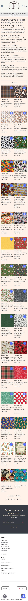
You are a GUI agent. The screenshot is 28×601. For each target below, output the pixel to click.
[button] (11, 87)
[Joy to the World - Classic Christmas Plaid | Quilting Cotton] (7, 372)
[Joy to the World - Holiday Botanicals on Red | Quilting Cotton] (20, 243)
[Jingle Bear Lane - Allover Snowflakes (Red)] (20, 372)
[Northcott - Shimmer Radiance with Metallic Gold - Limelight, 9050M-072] (7, 243)
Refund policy (4, 540)
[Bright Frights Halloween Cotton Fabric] (7, 166)
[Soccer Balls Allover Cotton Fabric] (7, 142)
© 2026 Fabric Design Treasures (7, 599)
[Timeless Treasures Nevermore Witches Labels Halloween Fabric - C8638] (7, 475)
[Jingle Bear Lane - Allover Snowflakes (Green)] (7, 398)
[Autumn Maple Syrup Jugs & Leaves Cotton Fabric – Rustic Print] (7, 189)
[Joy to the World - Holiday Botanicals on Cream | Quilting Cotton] (7, 295)
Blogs (2, 557)
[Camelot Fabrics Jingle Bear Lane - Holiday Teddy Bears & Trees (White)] (7, 448)
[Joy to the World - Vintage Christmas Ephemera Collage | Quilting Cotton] (7, 347)
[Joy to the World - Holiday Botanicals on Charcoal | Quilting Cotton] (20, 270)
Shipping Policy (4, 542)
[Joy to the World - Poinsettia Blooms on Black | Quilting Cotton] (20, 347)
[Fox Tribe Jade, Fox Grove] (20, 475)
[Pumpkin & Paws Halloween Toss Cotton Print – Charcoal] (20, 92)
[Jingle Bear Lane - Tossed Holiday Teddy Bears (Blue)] (7, 423)
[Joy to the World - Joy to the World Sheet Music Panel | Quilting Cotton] (20, 448)
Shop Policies (4, 550)
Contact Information (5, 548)
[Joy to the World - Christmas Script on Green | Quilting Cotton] (7, 320)
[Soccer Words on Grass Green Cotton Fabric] (20, 142)
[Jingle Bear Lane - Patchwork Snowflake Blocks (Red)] (20, 398)
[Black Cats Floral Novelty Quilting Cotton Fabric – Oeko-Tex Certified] (20, 218)
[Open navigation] (4, 6)
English (5, 588)
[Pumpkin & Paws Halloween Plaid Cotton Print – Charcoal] (7, 92)
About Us (3, 559)
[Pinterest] (13, 527)
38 (17, 499)
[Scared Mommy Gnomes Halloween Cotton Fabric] (20, 166)
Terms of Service (5, 546)
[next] (21, 499)
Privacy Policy (4, 544)
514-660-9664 (6, 565)
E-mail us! (3, 570)
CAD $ (23, 588)
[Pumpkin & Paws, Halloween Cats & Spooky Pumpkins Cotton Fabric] (20, 117)
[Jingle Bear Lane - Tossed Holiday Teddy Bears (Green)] (20, 423)
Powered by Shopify (18, 599)
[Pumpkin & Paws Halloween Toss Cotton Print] (7, 117)
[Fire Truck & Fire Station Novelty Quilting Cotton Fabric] (7, 218)
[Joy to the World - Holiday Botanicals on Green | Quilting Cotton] (7, 270)
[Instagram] (16, 527)
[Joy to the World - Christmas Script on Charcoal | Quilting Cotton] (20, 295)
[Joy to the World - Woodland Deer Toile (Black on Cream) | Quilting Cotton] (20, 320)
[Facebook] (11, 527)
